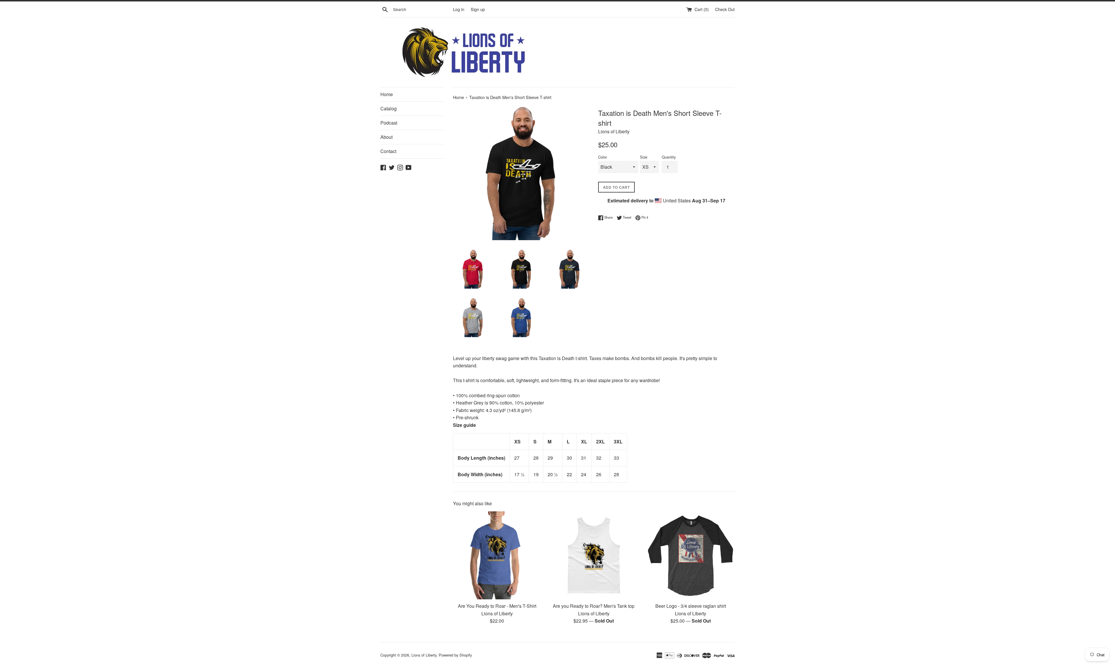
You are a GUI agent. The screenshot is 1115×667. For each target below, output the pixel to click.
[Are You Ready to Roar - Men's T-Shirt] (497, 555)
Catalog (388, 108)
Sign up (478, 9)
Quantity (669, 157)
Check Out (725, 9)
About (386, 137)
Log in (458, 9)
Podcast (388, 122)
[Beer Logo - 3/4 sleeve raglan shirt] (691, 555)
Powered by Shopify (455, 655)
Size (643, 157)
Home (386, 94)
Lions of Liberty (423, 655)
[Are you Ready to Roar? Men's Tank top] (594, 555)
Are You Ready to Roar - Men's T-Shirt (497, 606)
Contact (388, 151)
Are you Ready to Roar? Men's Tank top (593, 606)
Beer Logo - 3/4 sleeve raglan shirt (690, 606)
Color (602, 157)
